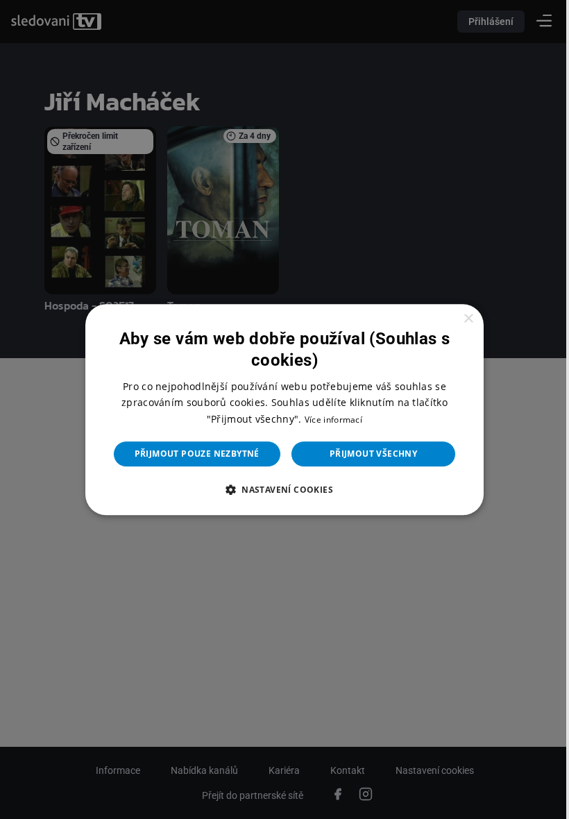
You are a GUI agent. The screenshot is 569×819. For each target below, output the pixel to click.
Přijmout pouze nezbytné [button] (191, 453)
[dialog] (279, 409)
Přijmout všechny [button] (367, 453)
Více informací (328, 419)
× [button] (459, 319)
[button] (279, 489)
